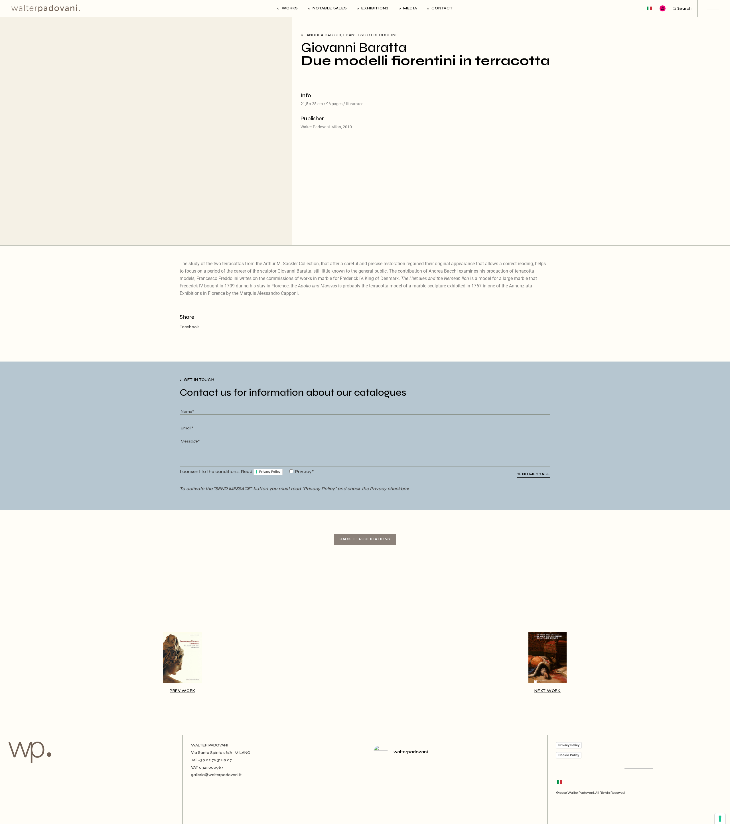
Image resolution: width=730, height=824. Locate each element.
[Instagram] (663, 8)
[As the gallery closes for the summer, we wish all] (414, 788)
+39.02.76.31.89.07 (215, 760)
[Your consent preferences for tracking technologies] (720, 818)
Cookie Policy (568, 755)
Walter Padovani (580, 793)
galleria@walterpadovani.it (216, 774)
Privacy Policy (269, 472)
